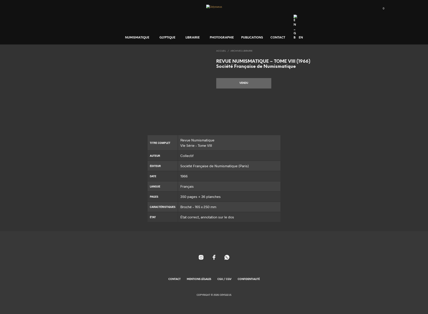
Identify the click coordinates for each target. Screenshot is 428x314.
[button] (381, 8)
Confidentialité (249, 279)
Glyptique (167, 37)
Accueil (221, 51)
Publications (252, 37)
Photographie (222, 37)
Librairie (192, 37)
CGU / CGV (224, 279)
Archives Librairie (241, 51)
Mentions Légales (199, 279)
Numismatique (137, 37)
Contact (277, 37)
